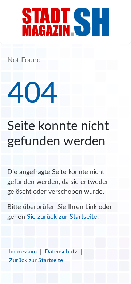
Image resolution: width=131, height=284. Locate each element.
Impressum (23, 252)
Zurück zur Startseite (36, 260)
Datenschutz (61, 252)
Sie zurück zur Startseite (62, 217)
